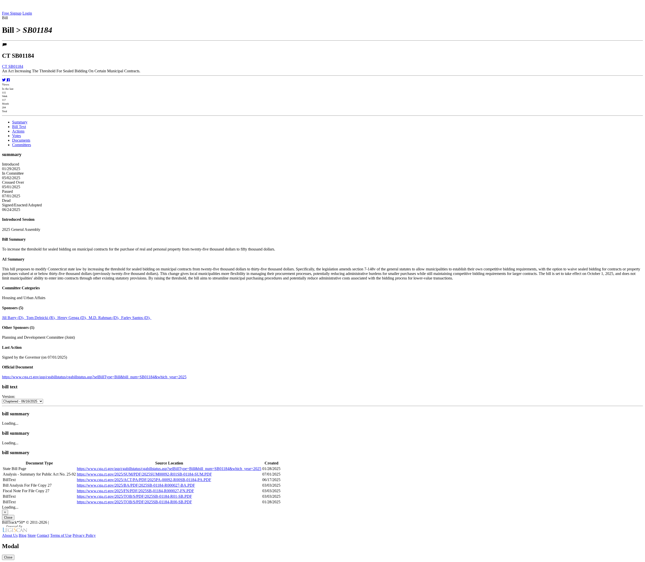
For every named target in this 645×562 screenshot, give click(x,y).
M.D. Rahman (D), (105, 318)
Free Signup (11, 13)
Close (8, 517)
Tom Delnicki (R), (41, 318)
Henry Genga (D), (73, 318)
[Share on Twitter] (4, 80)
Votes (16, 136)
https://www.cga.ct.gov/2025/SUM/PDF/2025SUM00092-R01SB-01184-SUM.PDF (144, 474)
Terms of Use (61, 535)
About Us (10, 535)
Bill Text (19, 126)
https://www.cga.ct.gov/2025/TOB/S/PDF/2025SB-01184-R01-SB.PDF (134, 496)
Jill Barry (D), (14, 318)
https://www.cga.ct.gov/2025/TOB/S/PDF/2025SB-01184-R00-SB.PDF (134, 502)
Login (27, 13)
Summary (19, 122)
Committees (21, 145)
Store (31, 535)
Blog (22, 535)
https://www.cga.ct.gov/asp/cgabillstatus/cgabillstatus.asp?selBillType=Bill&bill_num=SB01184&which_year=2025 (94, 377)
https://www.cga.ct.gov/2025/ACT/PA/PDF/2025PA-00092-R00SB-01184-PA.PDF (144, 480)
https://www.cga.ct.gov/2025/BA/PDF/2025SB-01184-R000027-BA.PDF (136, 485)
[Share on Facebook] (8, 80)
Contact (43, 535)
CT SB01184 (12, 66)
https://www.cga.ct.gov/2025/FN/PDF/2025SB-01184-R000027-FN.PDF (135, 491)
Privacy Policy (84, 535)
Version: (8, 396)
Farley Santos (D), (136, 318)
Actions (18, 131)
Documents (21, 140)
